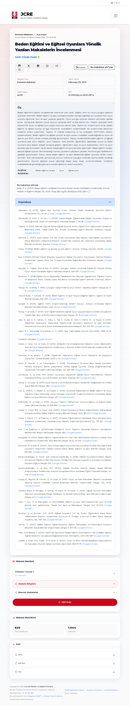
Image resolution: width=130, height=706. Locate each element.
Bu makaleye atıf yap (102, 67)
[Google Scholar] (62, 213)
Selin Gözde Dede (26, 57)
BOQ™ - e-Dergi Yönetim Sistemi (49, 696)
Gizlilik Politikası (110, 690)
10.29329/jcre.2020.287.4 (81, 95)
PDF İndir (67, 602)
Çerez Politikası (71, 693)
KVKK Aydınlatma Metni (74, 690)
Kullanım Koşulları (94, 690)
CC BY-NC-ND (27, 693)
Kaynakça (24, 201)
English (116, 3)
